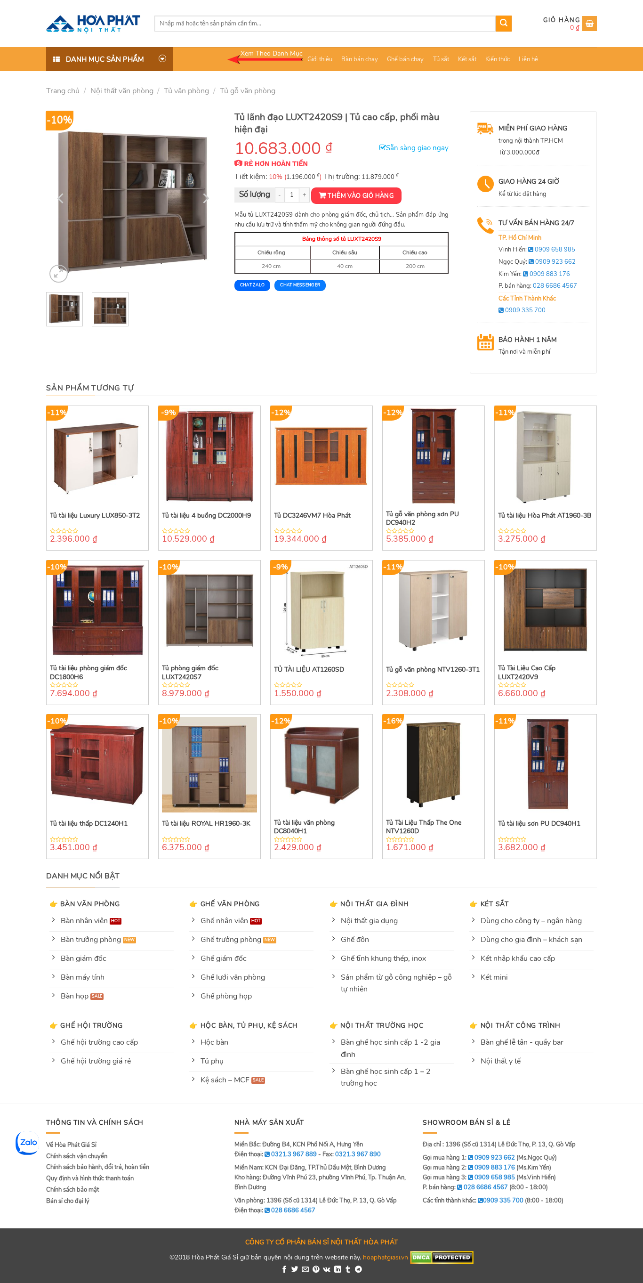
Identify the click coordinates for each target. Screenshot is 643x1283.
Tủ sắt (441, 59)
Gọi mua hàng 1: (469, 1157)
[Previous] (61, 198)
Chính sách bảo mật (72, 1190)
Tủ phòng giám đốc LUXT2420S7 (190, 672)
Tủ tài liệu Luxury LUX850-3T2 (95, 516)
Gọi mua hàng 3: (469, 1177)
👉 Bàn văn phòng (84, 904)
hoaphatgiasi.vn (385, 1257)
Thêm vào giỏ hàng (361, 196)
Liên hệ (528, 59)
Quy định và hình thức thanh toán (90, 1178)
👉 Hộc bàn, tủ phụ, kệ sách (243, 1025)
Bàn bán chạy (359, 59)
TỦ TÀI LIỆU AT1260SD (309, 670)
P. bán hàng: (537, 286)
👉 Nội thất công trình (514, 1025)
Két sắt (467, 59)
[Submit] (504, 24)
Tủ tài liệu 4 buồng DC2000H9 (206, 516)
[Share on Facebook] (284, 1270)
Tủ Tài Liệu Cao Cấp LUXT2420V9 (526, 672)
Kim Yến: (534, 274)
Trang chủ (63, 91)
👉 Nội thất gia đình (369, 904)
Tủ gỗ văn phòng (247, 91)
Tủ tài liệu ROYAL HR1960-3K (206, 824)
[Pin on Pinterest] (316, 1270)
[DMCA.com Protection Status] (442, 1257)
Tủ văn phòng (186, 91)
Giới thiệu (319, 59)
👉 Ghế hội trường (86, 1025)
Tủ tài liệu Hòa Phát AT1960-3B (544, 516)
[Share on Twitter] (294, 1270)
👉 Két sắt (488, 904)
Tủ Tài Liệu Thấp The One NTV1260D (423, 827)
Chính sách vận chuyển (76, 1156)
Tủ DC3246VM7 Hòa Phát (312, 516)
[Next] (204, 198)
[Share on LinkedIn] (337, 1270)
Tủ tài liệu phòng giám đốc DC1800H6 (88, 672)
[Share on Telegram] (358, 1270)
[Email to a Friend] (305, 1270)
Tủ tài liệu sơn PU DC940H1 (539, 824)
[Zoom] (58, 274)
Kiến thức (497, 59)
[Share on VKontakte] (326, 1270)
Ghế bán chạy (405, 59)
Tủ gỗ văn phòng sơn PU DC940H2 (422, 518)
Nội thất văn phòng (121, 91)
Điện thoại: (274, 1210)
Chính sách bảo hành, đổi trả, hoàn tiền (97, 1167)
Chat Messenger (300, 285)
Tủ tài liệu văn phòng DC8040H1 (304, 827)
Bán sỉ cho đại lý (67, 1201)
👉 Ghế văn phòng (224, 904)
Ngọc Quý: (537, 262)
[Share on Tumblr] (348, 1270)
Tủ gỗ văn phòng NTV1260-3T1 (433, 670)
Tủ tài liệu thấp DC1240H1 (89, 824)
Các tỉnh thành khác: (473, 1200)
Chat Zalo (252, 285)
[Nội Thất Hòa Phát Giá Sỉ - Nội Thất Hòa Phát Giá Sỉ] (93, 23)
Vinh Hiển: (536, 249)
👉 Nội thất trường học (377, 1025)
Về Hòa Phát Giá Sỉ (71, 1145)
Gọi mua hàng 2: (469, 1167)
